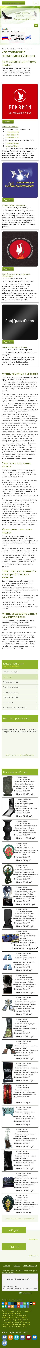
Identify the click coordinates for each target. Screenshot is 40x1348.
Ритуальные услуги (10, 672)
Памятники (27, 49)
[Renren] (15, 1306)
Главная (6, 1266)
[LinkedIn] (6, 1306)
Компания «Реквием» (10, 127)
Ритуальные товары (10, 682)
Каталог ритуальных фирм (14, 49)
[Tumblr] (28, 1306)
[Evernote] (3, 1306)
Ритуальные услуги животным (14, 707)
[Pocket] (9, 1306)
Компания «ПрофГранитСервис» (14, 347)
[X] (15, 1303)
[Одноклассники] (6, 1303)
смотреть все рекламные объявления (20, 755)
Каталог (17, 1266)
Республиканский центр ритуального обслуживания (16, 275)
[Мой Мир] (9, 1303)
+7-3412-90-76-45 (12, 135)
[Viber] (21, 1303)
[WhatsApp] (24, 1303)
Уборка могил (8, 702)
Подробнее (8, 122)
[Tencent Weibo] (24, 1306)
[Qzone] (12, 1306)
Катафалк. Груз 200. (10, 697)
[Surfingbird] (21, 1306)
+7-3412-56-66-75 (12, 132)
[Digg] (31, 1303)
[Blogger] (18, 1303)
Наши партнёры (30, 1266)
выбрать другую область (11, 666)
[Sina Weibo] (18, 1306)
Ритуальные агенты (10, 692)
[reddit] (34, 1303)
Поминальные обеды (11, 687)
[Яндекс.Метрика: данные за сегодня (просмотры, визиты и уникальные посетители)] (25, 1293)
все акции (32, 1239)
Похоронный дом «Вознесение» (14, 205)
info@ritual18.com (12, 143)
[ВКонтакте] (3, 1303)
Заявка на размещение (13, 3)
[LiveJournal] (12, 1303)
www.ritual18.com (12, 146)
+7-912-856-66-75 (12, 138)
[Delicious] (28, 1303)
